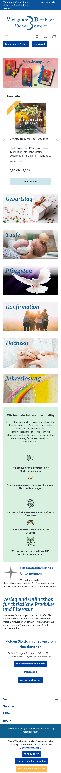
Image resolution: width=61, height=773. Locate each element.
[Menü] (7, 37)
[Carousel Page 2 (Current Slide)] (30, 85)
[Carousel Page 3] (35, 85)
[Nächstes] (57, 141)
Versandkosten (30, 731)
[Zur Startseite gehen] (30, 23)
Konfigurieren (31, 753)
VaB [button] (6, 699)
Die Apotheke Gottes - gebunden (30, 138)
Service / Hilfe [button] (48, 2)
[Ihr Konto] (45, 37)
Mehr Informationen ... (31, 747)
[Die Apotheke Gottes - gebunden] (30, 118)
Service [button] (8, 706)
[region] (30, 73)
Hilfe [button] (6, 713)
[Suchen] (36, 37)
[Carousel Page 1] (25, 85)
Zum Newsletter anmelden (30, 663)
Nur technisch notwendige (31, 761)
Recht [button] (7, 720)
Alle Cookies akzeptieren (31, 768)
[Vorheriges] (4, 141)
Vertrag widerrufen (30, 680)
